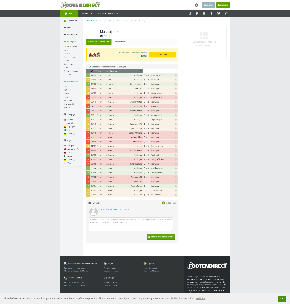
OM (65, 86)
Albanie (70, 152)
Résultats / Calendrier (98, 41)
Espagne (71, 126)
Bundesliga (68, 64)
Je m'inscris (223, 5)
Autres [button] (85, 13)
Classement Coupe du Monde (76, 271)
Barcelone (68, 100)
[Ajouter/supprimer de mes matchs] (175, 75)
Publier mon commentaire (162, 236)
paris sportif (192, 287)
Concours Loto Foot (108, 13)
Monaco (67, 107)
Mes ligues (71, 41)
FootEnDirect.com (95, 20)
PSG (65, 90)
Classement (119, 41)
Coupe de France (71, 71)
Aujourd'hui (72, 20)
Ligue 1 (67, 50)
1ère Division (111, 71)
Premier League (70, 57)
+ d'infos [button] (200, 298)
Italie (69, 130)
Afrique (70, 145)
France (66, 93)
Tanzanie (107, 35)
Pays (69, 140)
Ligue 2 (67, 53)
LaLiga (66, 60)
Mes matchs (72, 34)
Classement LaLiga (111, 285)
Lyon (66, 97)
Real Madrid (69, 104)
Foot (71, 13)
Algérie (70, 156)
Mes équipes (72, 81)
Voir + (69, 74)
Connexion (208, 5)
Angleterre (72, 123)
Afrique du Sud (73, 149)
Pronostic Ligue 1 (111, 268)
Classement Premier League (75, 285)
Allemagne (72, 133)
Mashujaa (120, 20)
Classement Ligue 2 (151, 271)
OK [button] (282, 298)
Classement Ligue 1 (111, 271)
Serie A (66, 67)
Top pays (71, 114)
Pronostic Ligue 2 (150, 268)
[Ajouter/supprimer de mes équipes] (118, 31)
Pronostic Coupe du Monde (75, 268)
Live (69, 27)
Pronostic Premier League (74, 282)
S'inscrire (162, 54)
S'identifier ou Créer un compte (114, 209)
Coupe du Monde (71, 46)
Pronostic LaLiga (110, 282)
